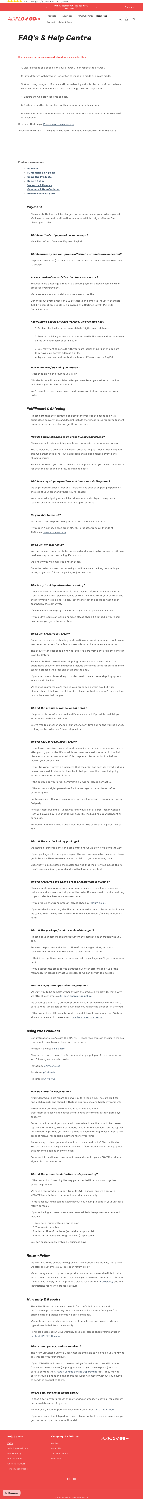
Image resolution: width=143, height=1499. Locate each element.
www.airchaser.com (54, 532)
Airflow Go (66, 1497)
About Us (56, 1448)
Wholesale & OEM (16, 1463)
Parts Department (104, 1409)
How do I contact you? (41, 193)
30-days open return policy (75, 996)
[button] (52, 16)
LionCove (56, 1458)
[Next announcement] (96, 7)
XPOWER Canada (59, 1453)
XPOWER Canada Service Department (76, 1371)
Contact (55, 1443)
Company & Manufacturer (43, 189)
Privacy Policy (14, 1458)
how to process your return (87, 1017)
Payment (32, 168)
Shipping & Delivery (17, 1448)
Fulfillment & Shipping (41, 172)
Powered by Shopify (80, 1497)
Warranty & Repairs (39, 185)
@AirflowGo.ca (51, 1065)
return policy (98, 902)
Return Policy (36, 181)
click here (59, 1048)
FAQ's (10, 1443)
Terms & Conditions (17, 1469)
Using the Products (39, 176)
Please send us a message (58, 124)
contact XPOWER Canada (45, 1336)
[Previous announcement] (47, 7)
